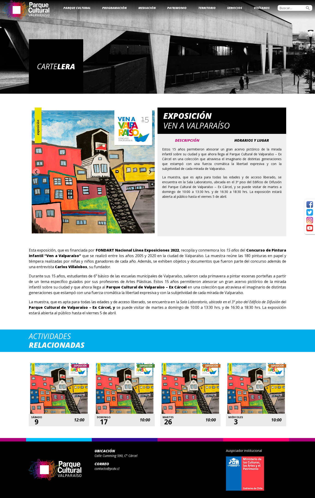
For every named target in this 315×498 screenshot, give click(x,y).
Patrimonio (177, 8)
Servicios (234, 8)
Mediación (147, 8)
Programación (114, 8)
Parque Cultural (77, 8)
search (307, 8)
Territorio (207, 8)
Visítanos (262, 8)
